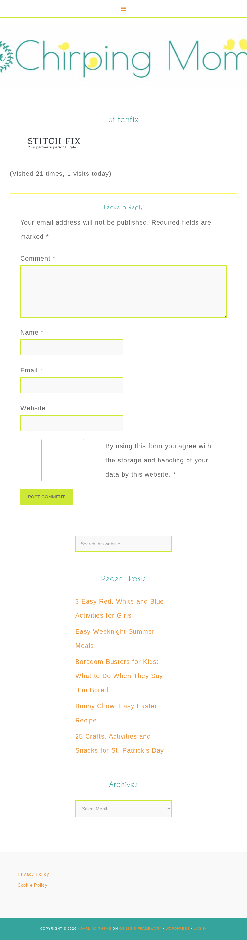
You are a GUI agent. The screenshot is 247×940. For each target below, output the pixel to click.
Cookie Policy (33, 885)
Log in (200, 928)
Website (33, 408)
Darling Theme (95, 928)
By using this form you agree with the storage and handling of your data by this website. (158, 460)
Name (32, 332)
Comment (38, 258)
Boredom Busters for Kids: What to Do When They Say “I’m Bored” (119, 676)
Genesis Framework (140, 928)
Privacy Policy (33, 874)
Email (31, 370)
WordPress (178, 928)
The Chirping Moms (123, 55)
